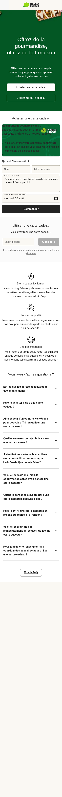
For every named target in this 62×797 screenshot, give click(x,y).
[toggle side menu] (4, 5)
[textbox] (31, 184)
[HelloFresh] (31, 4)
